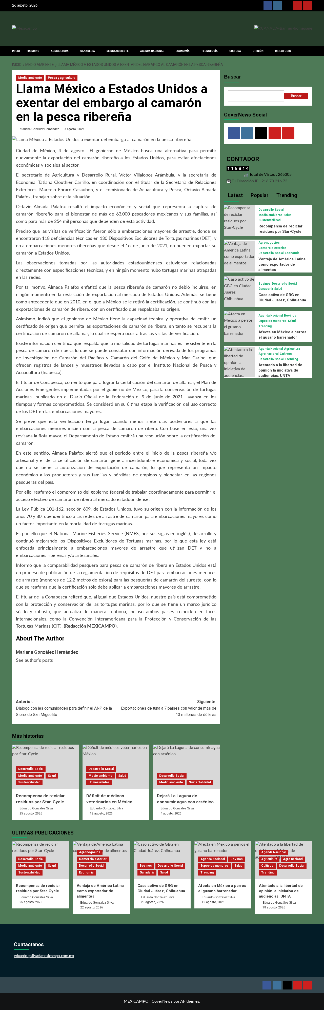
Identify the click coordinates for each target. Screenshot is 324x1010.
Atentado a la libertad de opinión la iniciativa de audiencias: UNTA (280, 370)
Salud (52, 776)
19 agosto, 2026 (213, 902)
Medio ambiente (30, 78)
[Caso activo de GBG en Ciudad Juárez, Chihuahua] (239, 289)
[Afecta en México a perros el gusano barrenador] (239, 324)
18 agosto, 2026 (273, 907)
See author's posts (34, 660)
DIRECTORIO (283, 51)
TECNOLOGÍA (209, 51)
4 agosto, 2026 (170, 813)
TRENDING (32, 51)
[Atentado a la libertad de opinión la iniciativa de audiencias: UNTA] (239, 366)
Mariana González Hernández (39, 128)
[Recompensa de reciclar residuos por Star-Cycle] (239, 218)
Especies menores (272, 321)
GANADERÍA (87, 51)
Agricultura (292, 349)
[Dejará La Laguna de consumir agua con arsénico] (186, 767)
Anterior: (64, 708)
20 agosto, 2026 (152, 902)
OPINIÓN (258, 51)
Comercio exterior (272, 248)
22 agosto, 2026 (91, 907)
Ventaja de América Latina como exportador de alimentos (282, 264)
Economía (292, 253)
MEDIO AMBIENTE (118, 51)
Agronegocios (269, 242)
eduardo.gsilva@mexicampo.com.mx (44, 956)
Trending (265, 326)
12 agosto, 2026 (101, 813)
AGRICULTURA (60, 51)
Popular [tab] (259, 195)
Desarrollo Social (30, 769)
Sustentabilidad (29, 782)
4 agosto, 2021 (75, 128)
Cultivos (286, 354)
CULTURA (235, 51)
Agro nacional (268, 354)
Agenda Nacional (270, 315)
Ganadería (265, 288)
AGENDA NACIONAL (152, 51)
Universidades (99, 782)
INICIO (16, 51)
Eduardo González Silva (36, 808)
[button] (309, 51)
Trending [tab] (286, 195)
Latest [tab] (235, 195)
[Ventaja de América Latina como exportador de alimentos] (239, 253)
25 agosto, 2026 (30, 813)
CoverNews (162, 1001)
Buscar (232, 77)
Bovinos (264, 283)
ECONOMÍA (183, 51)
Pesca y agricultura (61, 78)
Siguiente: (168, 708)
